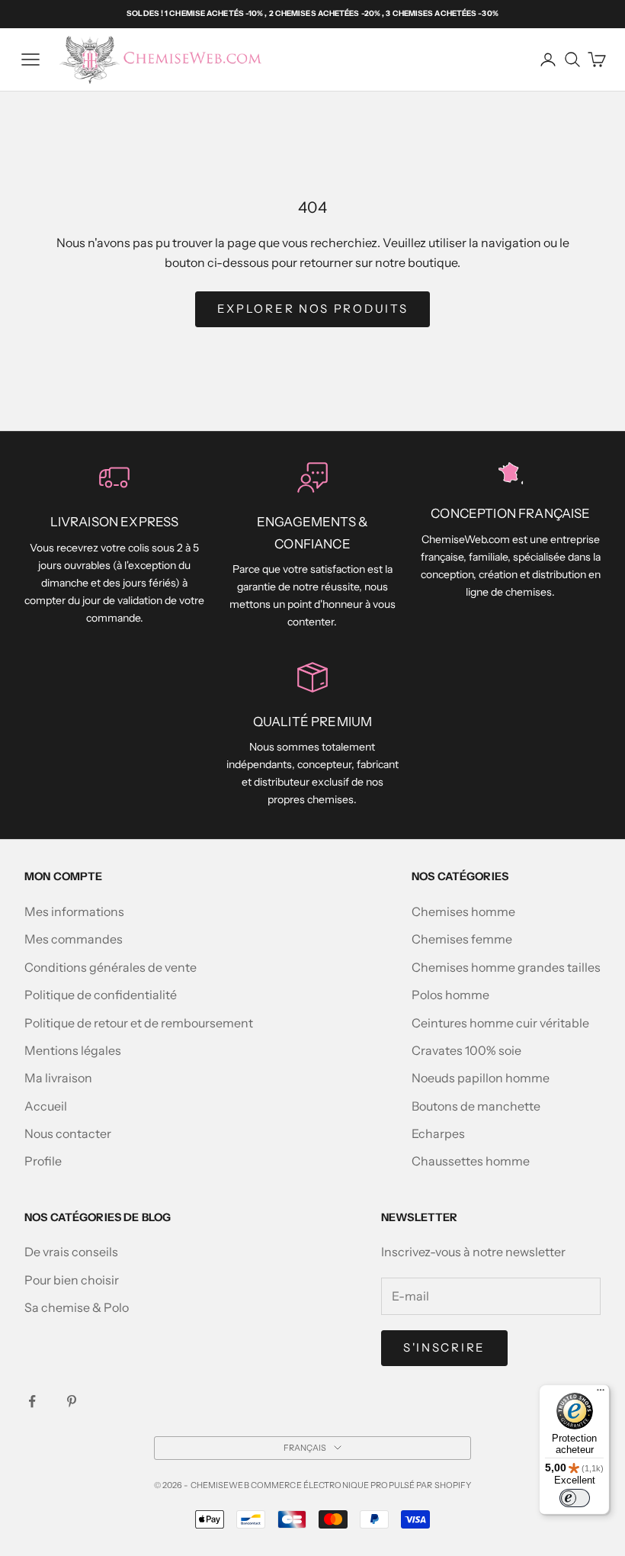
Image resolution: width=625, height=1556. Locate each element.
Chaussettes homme (471, 1161)
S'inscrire (444, 1347)
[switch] (574, 1498)
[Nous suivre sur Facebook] (32, 1401)
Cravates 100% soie (466, 1050)
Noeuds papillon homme (481, 1077)
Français (305, 1447)
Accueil (45, 1106)
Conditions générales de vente (110, 967)
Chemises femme (462, 939)
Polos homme (450, 994)
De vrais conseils (71, 1251)
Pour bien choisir (71, 1280)
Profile (43, 1161)
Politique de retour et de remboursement (138, 1022)
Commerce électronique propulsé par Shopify (361, 1485)
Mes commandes (73, 939)
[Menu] (600, 1393)
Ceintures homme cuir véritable (500, 1022)
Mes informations (74, 911)
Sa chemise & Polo (76, 1307)
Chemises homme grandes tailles (506, 967)
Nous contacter (67, 1133)
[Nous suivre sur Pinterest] (71, 1401)
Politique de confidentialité (100, 994)
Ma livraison (58, 1077)
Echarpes (438, 1133)
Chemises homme (463, 911)
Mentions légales (72, 1050)
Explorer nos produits (313, 308)
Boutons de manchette (476, 1106)
